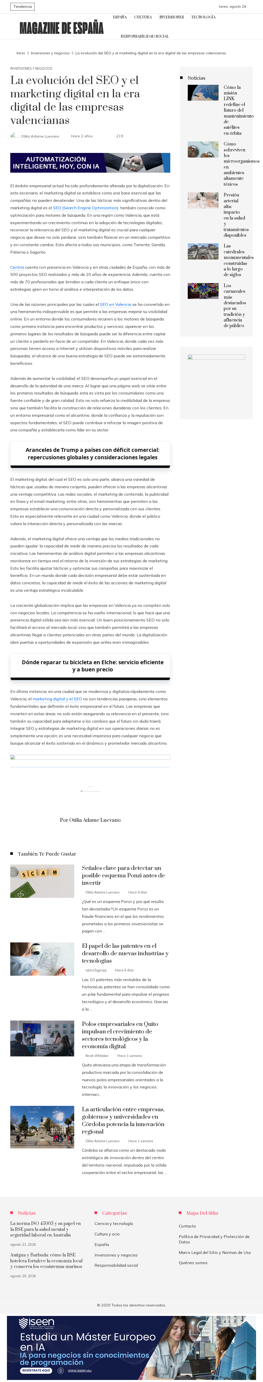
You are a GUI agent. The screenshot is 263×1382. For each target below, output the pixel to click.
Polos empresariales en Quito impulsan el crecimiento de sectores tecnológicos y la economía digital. (120, 1035)
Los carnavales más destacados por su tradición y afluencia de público (235, 306)
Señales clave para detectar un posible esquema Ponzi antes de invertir (123, 876)
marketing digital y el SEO (57, 698)
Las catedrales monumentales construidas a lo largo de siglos (239, 260)
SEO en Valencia (115, 304)
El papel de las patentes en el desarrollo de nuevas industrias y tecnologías (125, 953)
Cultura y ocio (107, 1233)
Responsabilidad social (116, 1265)
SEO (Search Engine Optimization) (85, 207)
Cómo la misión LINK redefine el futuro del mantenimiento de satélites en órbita (239, 110)
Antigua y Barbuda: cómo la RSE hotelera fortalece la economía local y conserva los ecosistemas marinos (46, 1261)
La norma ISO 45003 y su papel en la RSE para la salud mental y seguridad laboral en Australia (45, 1229)
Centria (17, 267)
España (102, 1244)
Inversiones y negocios (31, 68)
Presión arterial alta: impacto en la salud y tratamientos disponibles (236, 215)
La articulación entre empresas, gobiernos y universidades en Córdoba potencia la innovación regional (123, 1121)
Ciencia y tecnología (114, 1223)
